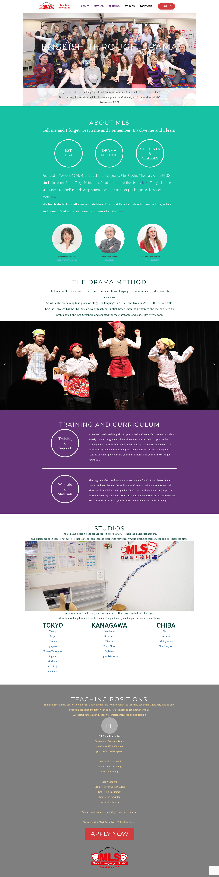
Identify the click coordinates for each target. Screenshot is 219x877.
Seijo (53, 636)
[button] (4, 365)
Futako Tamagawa (52, 651)
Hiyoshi (109, 641)
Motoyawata (166, 641)
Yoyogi (53, 631)
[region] (109, 365)
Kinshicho (52, 661)
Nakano (53, 641)
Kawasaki (109, 636)
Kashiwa (166, 636)
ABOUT (85, 6)
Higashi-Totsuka (109, 656)
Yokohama (109, 631)
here (145, 183)
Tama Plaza (109, 646)
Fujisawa (109, 651)
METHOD (99, 6)
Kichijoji (53, 666)
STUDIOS (130, 6)
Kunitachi (53, 671)
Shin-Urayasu (166, 646)
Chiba (166, 631)
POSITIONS (146, 6)
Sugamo (53, 656)
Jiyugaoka (52, 646)
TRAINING (114, 6)
